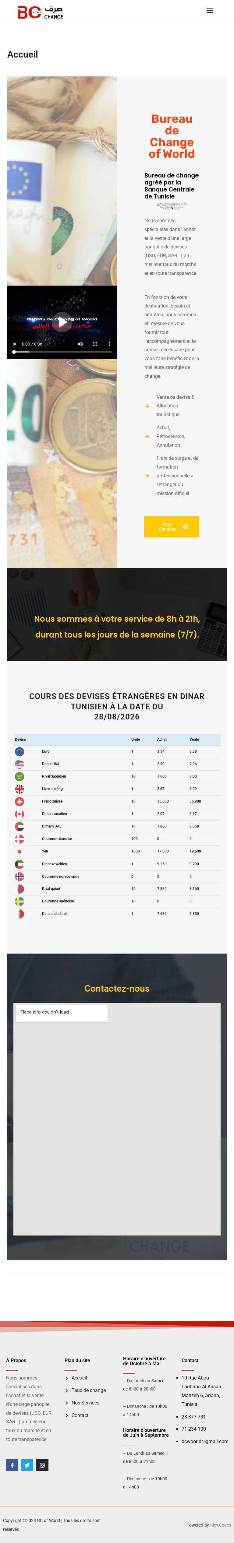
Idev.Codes (220, 1525)
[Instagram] (42, 1465)
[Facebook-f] (12, 1465)
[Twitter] (27, 1465)
